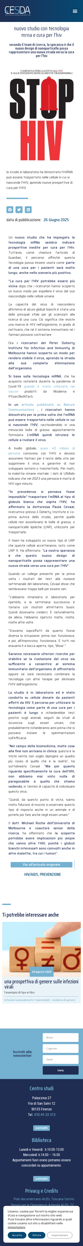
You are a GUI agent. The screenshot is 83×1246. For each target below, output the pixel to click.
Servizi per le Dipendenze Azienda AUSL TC (42, 1205)
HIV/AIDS (31, 874)
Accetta (17, 1235)
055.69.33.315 (44, 1114)
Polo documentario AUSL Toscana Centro (44, 1199)
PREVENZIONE (50, 874)
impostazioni (16, 1227)
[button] (75, 11)
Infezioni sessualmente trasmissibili (27, 1000)
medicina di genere (63, 1000)
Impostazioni (60, 1235)
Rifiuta (37, 1235)
